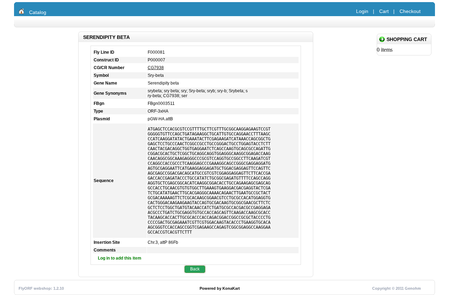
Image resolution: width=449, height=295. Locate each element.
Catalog (37, 12)
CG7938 (156, 67)
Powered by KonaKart (220, 288)
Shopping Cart (407, 39)
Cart (384, 11)
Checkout (410, 11)
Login (362, 11)
